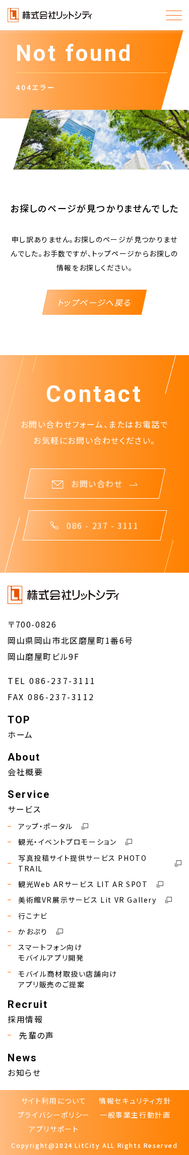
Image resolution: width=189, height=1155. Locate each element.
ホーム (20, 734)
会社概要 (25, 772)
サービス (24, 809)
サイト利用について (54, 1101)
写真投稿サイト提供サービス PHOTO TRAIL (82, 863)
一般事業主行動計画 (135, 1115)
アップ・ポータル (45, 826)
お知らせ (24, 1072)
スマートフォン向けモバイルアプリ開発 (51, 952)
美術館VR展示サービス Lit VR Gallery (87, 900)
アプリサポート (54, 1129)
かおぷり (32, 931)
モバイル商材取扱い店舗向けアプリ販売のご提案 (67, 979)
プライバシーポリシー (54, 1115)
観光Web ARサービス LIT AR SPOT (83, 884)
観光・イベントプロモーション (67, 842)
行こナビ (32, 916)
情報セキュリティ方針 (135, 1101)
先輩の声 (36, 1035)
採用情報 (25, 1019)
